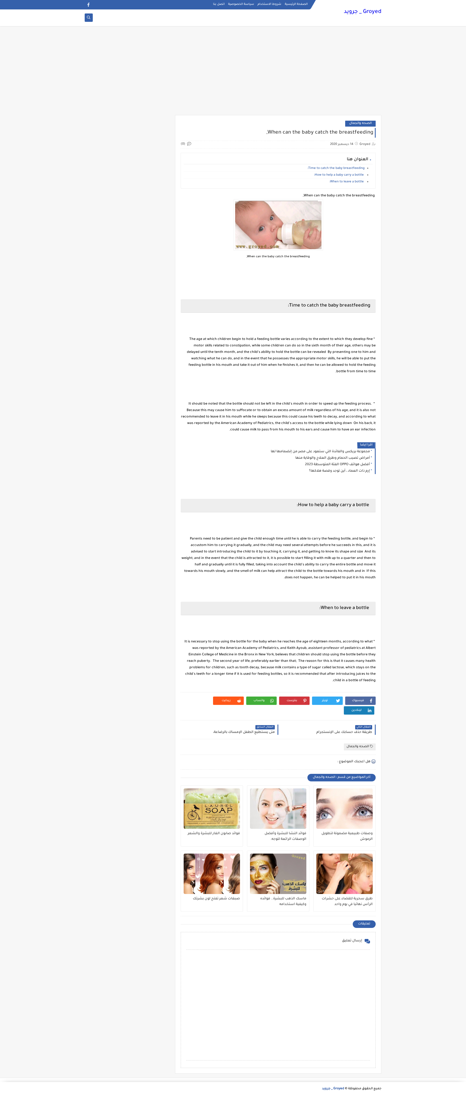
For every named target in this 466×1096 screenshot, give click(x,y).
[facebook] (88, 4)
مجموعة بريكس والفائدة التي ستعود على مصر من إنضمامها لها (320, 452)
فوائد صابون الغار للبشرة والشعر (214, 834)
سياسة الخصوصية (241, 4)
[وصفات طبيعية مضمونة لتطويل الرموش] (344, 808)
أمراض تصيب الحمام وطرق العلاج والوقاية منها (332, 458)
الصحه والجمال (360, 123)
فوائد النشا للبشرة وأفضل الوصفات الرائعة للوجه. (285, 836)
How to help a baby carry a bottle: (339, 175)
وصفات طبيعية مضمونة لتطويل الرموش (347, 836)
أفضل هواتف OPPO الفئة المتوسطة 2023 (337, 465)
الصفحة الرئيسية (296, 4)
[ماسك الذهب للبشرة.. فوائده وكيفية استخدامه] (278, 874)
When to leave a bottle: (347, 182)
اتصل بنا (219, 4)
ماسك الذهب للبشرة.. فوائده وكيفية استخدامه (283, 901)
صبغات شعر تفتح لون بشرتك (216, 899)
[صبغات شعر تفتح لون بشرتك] (212, 874)
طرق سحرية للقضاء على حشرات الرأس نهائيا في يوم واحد (347, 901)
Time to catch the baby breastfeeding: (336, 168)
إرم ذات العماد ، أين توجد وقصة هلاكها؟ (339, 471)
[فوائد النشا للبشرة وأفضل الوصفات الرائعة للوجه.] (278, 808)
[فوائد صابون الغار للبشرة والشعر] (212, 808)
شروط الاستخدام (269, 4)
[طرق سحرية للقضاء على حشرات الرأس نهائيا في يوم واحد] (344, 874)
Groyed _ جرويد (362, 12)
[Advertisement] (233, 73)
